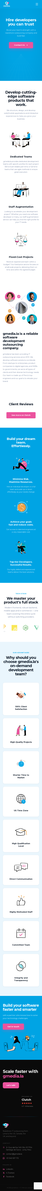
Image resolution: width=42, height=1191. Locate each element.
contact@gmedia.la (14, 1154)
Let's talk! (11, 1085)
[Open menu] (37, 4)
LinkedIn (9, 1169)
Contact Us (19, 45)
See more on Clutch (21, 415)
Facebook (10, 1177)
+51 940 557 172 (12, 1158)
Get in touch (13, 1026)
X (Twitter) (10, 1173)
